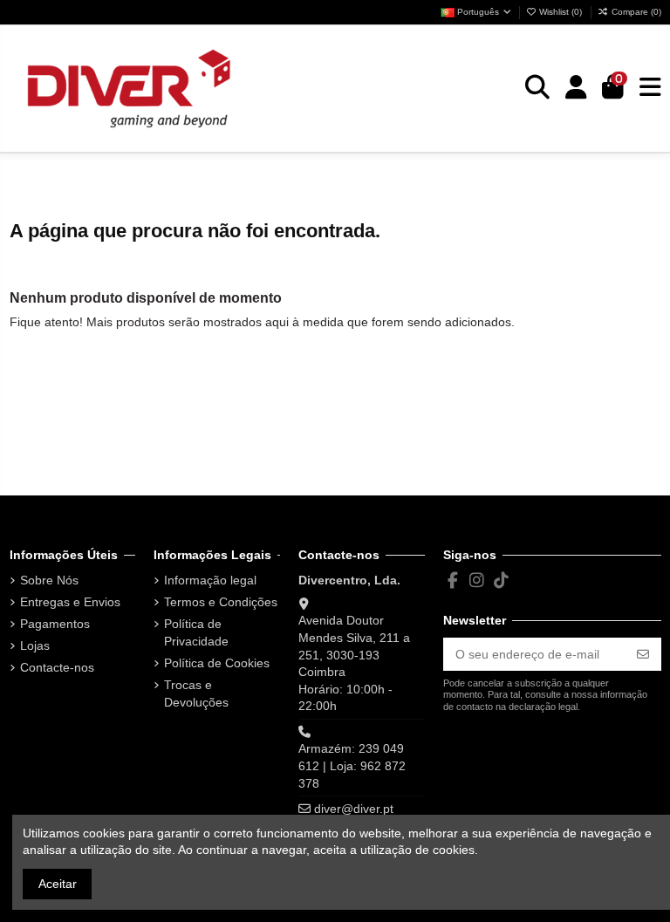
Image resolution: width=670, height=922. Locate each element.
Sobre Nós (49, 580)
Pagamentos (55, 624)
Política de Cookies (217, 663)
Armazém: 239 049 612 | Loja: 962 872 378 (352, 765)
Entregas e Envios (70, 602)
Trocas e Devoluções (196, 693)
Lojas (35, 645)
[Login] (576, 88)
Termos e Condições (220, 602)
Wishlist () (561, 12)
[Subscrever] (643, 654)
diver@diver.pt (353, 809)
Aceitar (57, 884)
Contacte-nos (57, 667)
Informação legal (210, 580)
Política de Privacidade (196, 632)
